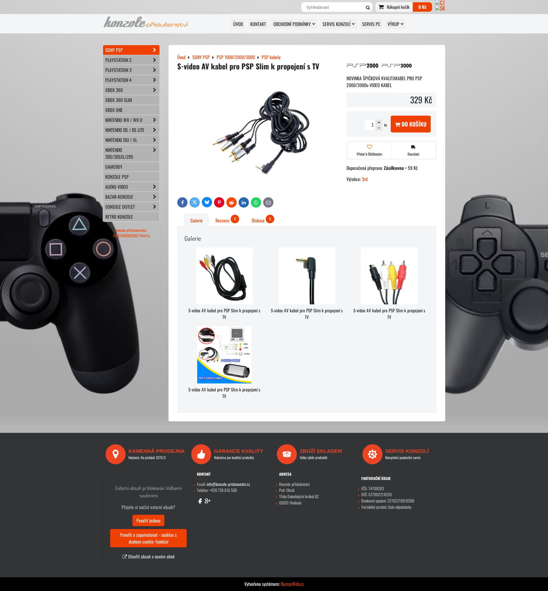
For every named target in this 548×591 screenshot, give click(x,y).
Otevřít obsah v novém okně (151, 556)
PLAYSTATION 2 (118, 60)
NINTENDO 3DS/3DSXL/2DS (119, 153)
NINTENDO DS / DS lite (124, 129)
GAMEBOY (113, 166)
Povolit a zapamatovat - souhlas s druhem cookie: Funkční (148, 538)
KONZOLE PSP (117, 176)
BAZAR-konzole (119, 196)
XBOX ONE (114, 109)
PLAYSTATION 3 (118, 70)
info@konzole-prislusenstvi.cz (228, 484)
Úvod (238, 24)
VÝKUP (393, 24)
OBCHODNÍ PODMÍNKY (292, 24)
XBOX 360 (114, 90)
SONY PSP (114, 50)
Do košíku (413, 124)
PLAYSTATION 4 (118, 80)
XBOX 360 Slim (118, 100)
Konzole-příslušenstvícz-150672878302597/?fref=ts (131, 233)
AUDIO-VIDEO (116, 186)
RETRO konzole (119, 216)
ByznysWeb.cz (292, 583)
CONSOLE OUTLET (120, 206)
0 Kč (422, 7)
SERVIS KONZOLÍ (336, 24)
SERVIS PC (371, 24)
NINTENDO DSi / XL (121, 139)
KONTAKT (258, 24)
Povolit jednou (148, 520)
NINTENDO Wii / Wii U (123, 119)
